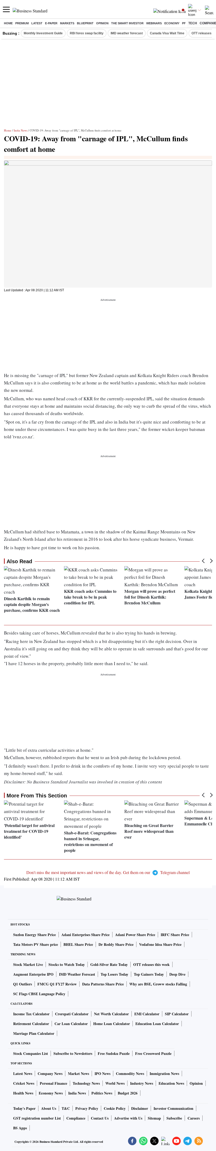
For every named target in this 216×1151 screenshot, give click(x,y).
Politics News (101, 1093)
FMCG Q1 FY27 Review (57, 984)
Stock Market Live (28, 964)
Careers (194, 1118)
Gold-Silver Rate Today (109, 964)
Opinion (102, 23)
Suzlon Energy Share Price (34, 934)
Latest (36, 23)
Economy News (51, 1093)
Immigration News (164, 1073)
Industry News (141, 1083)
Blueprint (85, 23)
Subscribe (174, 1118)
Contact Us (100, 1118)
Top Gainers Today (149, 974)
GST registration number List (37, 1118)
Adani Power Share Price (135, 934)
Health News (23, 1093)
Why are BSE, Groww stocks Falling (158, 984)
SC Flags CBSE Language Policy (39, 994)
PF (184, 23)
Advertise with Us (128, 1118)
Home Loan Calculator (111, 1023)
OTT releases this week (151, 964)
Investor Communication (173, 1108)
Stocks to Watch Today (66, 964)
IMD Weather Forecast (77, 974)
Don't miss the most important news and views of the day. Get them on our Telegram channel (108, 872)
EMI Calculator (146, 1014)
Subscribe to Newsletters (72, 1053)
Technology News (86, 1083)
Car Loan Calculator (71, 1023)
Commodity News (130, 1073)
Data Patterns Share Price (103, 984)
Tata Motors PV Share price (35, 944)
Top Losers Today (114, 974)
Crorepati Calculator (72, 1014)
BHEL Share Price (78, 944)
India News (20, 130)
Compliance (75, 1118)
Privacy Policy (86, 1108)
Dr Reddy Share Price (116, 944)
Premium (22, 23)
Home (8, 23)
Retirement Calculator (31, 1023)
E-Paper (51, 23)
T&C (66, 1108)
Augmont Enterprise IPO (33, 974)
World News (115, 1083)
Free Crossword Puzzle (153, 1053)
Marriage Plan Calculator (33, 1033)
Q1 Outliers (22, 984)
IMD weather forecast (127, 33)
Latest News (22, 1073)
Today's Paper (24, 1108)
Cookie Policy (115, 1108)
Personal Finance (53, 1083)
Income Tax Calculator (31, 1014)
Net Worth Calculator (111, 1014)
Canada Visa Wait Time (167, 33)
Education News (171, 1083)
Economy (171, 23)
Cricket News (23, 1083)
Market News (78, 1073)
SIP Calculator (177, 1014)
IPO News (102, 1073)
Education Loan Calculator (157, 1023)
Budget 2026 (128, 1093)
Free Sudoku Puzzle (114, 1053)
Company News (50, 1073)
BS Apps (20, 1128)
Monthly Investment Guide (43, 33)
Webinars (154, 23)
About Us (48, 1108)
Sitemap (154, 1118)
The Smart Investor (127, 23)
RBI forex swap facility (87, 33)
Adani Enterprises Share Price (85, 934)
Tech (192, 23)
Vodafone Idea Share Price (160, 944)
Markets (67, 23)
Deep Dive (177, 974)
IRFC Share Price (175, 934)
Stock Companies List (30, 1053)
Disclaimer (139, 1108)
